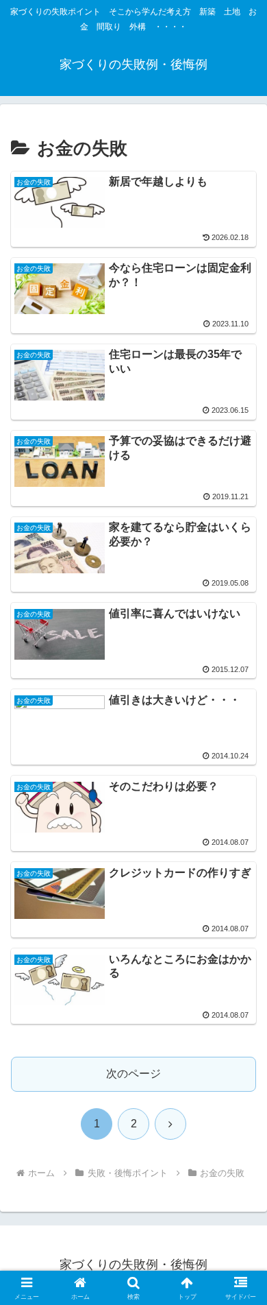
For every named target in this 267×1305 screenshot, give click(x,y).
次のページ (133, 1073)
